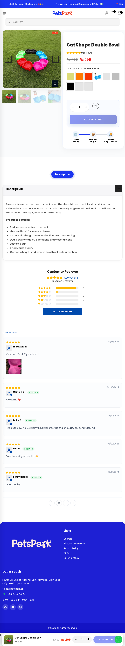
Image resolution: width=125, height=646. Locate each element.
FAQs (66, 553)
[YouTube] (13, 607)
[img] (13, 342)
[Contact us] (118, 639)
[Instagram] (20, 607)
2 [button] (59, 503)
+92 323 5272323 (15, 594)
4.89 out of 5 (71, 277)
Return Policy (71, 548)
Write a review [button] (62, 311)
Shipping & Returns (74, 543)
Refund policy (71, 558)
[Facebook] (5, 607)
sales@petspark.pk (12, 588)
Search (68, 538)
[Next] (55, 59)
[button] (74, 52)
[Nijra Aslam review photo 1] (14, 366)
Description (62, 174)
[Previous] (8, 59)
